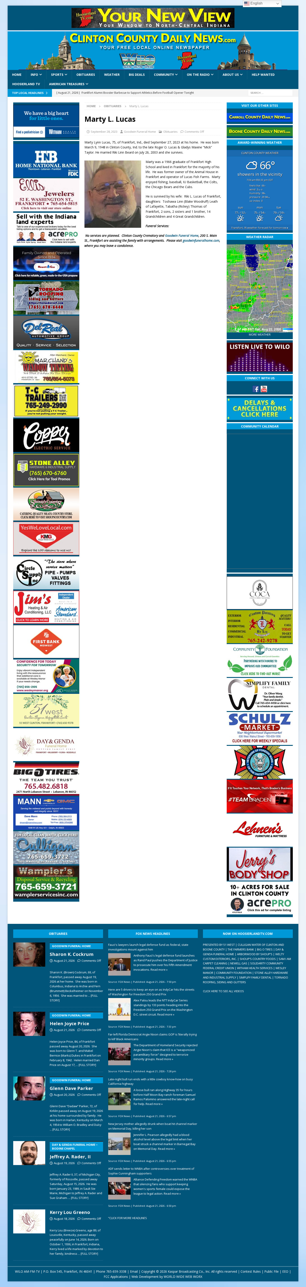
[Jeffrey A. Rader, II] (29, 1169)
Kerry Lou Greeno (70, 1212)
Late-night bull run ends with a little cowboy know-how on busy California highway (150, 1081)
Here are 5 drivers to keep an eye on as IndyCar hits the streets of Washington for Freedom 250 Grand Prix (151, 991)
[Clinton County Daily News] (153, 50)
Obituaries (85, 74)
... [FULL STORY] (86, 1065)
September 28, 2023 (104, 132)
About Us (231, 74)
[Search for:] (270, 92)
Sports (57, 74)
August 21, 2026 (64, 961)
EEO (285, 1271)
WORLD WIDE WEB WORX (183, 1276)
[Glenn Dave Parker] (29, 1103)
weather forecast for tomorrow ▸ (259, 227)
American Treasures (66, 84)
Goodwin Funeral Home (140, 132)
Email (134, 1271)
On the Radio (198, 74)
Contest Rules (251, 1271)
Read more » (159, 970)
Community (164, 74)
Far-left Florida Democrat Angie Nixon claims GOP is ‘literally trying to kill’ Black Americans (152, 1036)
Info (34, 74)
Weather (112, 74)
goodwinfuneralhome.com (201, 240)
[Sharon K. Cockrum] (29, 971)
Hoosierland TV (26, 84)
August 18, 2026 (64, 1219)
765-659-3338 (116, 1271)
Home (17, 74)
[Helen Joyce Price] (29, 1038)
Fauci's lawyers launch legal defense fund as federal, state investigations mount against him (148, 947)
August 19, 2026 (64, 1163)
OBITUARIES (58, 933)
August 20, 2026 (64, 1095)
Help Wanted (263, 74)
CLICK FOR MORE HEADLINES (128, 1218)
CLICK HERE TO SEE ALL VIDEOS (223, 991)
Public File (271, 1271)
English (256, 3)
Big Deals (137, 74)
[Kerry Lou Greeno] (29, 1231)
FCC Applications (116, 1276)
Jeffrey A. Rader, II (74, 1151)
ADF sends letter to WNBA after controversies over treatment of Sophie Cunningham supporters (151, 1171)
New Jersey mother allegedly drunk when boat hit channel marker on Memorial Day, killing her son (152, 1126)
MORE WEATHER (260, 334)
